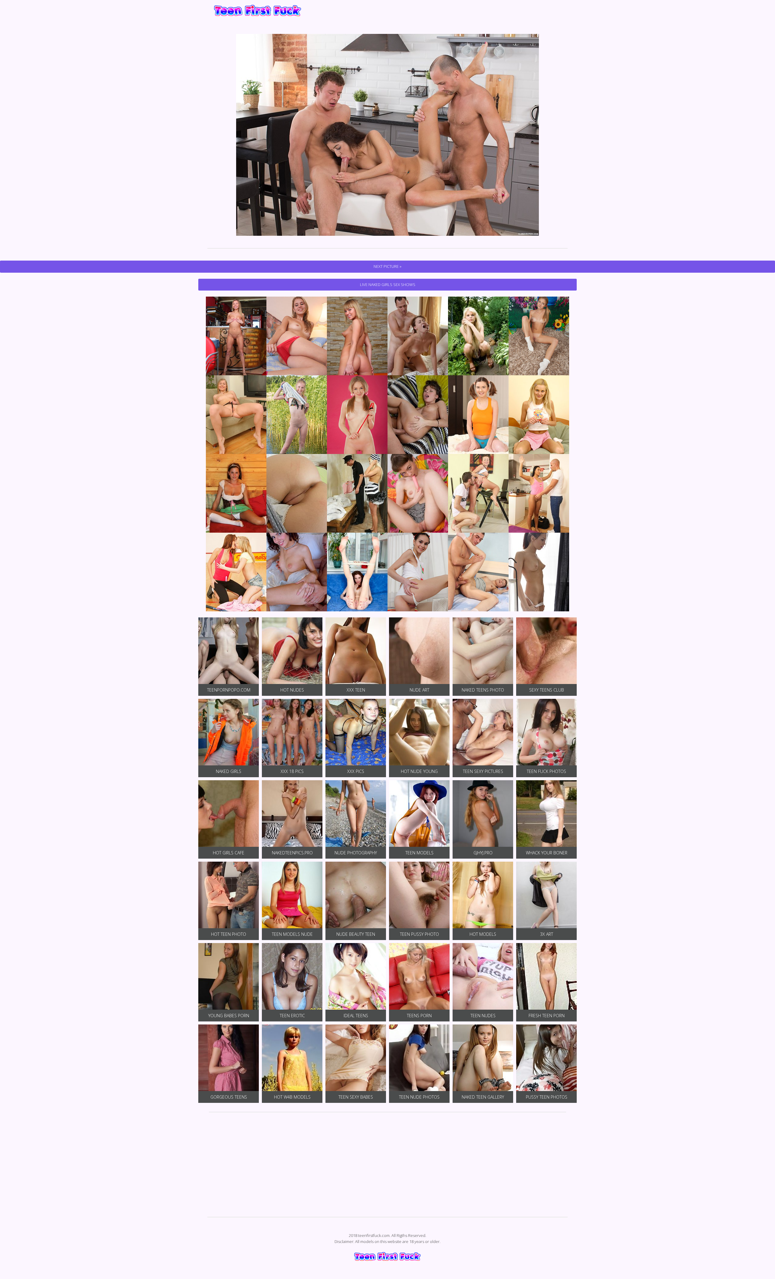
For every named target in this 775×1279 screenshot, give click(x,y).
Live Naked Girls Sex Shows (387, 284)
